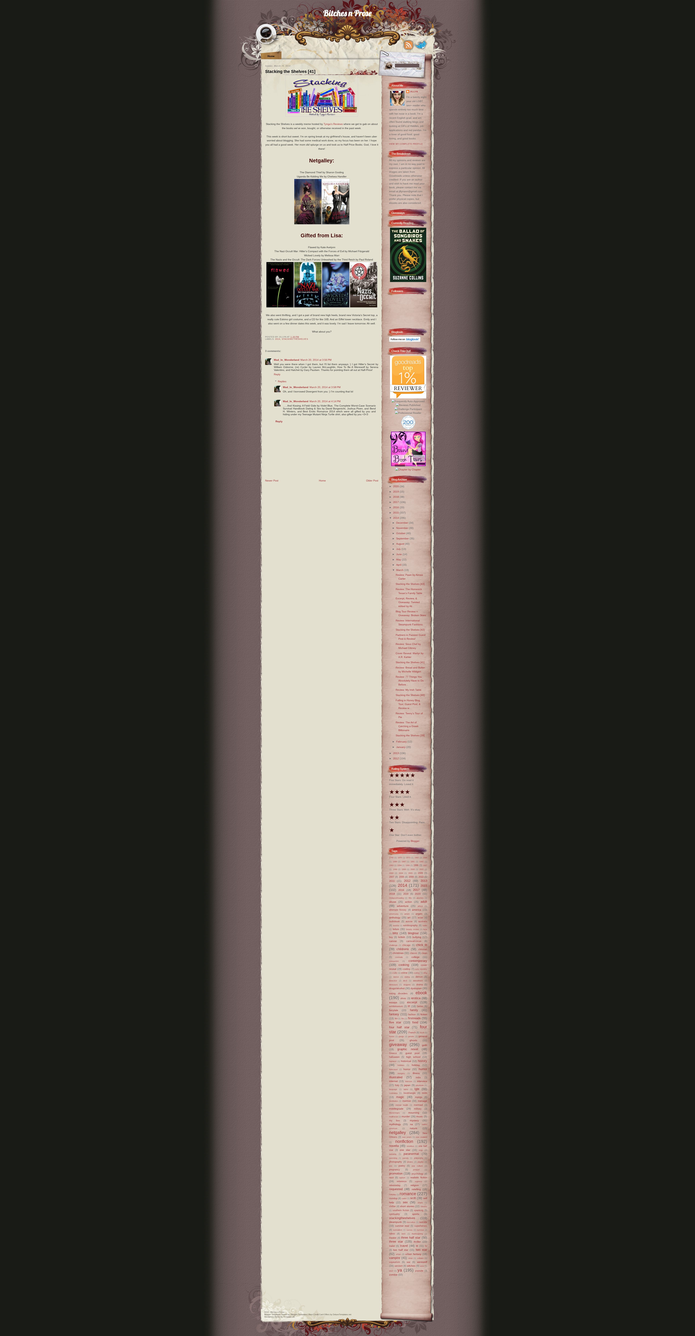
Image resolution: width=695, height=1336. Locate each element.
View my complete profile (406, 144)
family (414, 1010)
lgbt (416, 1089)
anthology (394, 917)
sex (405, 1202)
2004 (401, 873)
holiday (416, 1065)
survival (420, 1230)
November (402, 528)
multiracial (393, 1117)
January (401, 747)
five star (395, 1022)
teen (403, 1234)
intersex (408, 1081)
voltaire (420, 1258)
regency (418, 1181)
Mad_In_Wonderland (286, 359)
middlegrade (396, 1108)
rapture (402, 1178)
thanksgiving (417, 1234)
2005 (410, 873)
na (411, 1124)
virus (410, 1258)
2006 (420, 873)
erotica (415, 998)
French (412, 1032)
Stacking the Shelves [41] (290, 71)
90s (410, 898)
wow (422, 1266)
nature (413, 1128)
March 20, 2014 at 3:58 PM (325, 387)
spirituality (394, 1214)
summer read (402, 1226)
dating (407, 977)
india (418, 1077)
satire (404, 1198)
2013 (396, 753)
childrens (403, 949)
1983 (416, 858)
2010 (421, 877)
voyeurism (394, 1262)
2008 (401, 877)
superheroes (420, 1226)
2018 (396, 496)
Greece (393, 1053)
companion (394, 961)
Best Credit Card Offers (319, 1314)
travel (404, 1245)
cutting (417, 973)
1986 (395, 861)
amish (407, 914)
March (400, 570)
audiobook (394, 921)
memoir (406, 1100)
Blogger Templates (272, 1314)
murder (406, 1116)
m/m (424, 1092)
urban (398, 1254)
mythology (395, 1124)
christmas (398, 953)
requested (396, 1189)
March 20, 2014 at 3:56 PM (316, 359)
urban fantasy (413, 1254)
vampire (394, 1258)
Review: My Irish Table (408, 689)
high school (413, 1056)
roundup (393, 1198)
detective (393, 981)
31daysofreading (396, 898)
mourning (413, 1112)
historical (406, 1061)
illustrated (395, 1077)
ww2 (391, 1271)
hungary (401, 1073)
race (391, 1177)
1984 (425, 858)
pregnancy (394, 1169)
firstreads (414, 1018)
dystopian (416, 988)
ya (399, 1270)
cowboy (406, 969)
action (408, 901)
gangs (401, 1036)
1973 (408, 858)
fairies (420, 1006)
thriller (417, 1241)
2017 (396, 502)
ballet (425, 925)
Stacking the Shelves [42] (410, 629)
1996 (415, 865)
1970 (400, 858)
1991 (412, 861)
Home (271, 56)
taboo (392, 1233)
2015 (396, 512)
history (422, 1061)
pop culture (417, 1166)
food (415, 1022)
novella (394, 1146)
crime (404, 972)
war (408, 1262)
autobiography (410, 925)
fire (402, 1018)
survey (410, 1230)
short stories (407, 1206)
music (419, 1116)
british (401, 937)
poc (390, 1166)
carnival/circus (413, 941)
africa (420, 906)
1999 (404, 869)
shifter (392, 1206)
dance (396, 977)
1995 (407, 865)
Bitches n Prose (347, 13)
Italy (397, 1085)
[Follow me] (421, 45)
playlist (421, 1162)
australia (422, 921)
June (399, 554)
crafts (394, 973)
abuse (392, 901)
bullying (416, 937)
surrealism (397, 1230)
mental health (401, 1105)
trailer (392, 1246)
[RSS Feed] (408, 45)
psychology (418, 1173)
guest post (412, 1053)
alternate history (398, 909)
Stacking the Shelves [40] (410, 695)
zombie (393, 1274)
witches (411, 1265)
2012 (396, 758)
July (398, 549)
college (415, 957)
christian (422, 949)
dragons (407, 985)
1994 (399, 865)
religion (414, 1185)
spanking (418, 1210)
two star (421, 1249)
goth (424, 1045)
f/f (409, 1006)
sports (415, 1214)
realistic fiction (418, 1177)
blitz (395, 933)
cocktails (399, 957)
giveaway (398, 1044)
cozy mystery (421, 969)
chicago (406, 945)
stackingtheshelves (295, 339)
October (401, 533)
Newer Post (271, 480)
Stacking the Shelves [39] (410, 735)
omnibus (410, 1146)
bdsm (396, 929)
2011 (392, 881)
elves (403, 998)
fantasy (394, 1014)
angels (419, 913)
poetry (402, 1165)
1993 (391, 865)
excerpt (412, 1002)
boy (391, 937)
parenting (393, 1158)
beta (425, 929)
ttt (417, 1245)
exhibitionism (396, 1006)
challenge (393, 945)
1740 (391, 858)
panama (392, 1154)
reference (402, 1181)
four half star (399, 1027)
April (399, 564)
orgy (421, 1150)
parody (406, 1158)
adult (424, 901)
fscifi (422, 1033)
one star (405, 1149)
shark (420, 1203)
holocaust (393, 1069)
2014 (277, 339)
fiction (423, 1014)
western (399, 1266)
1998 (395, 869)
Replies (282, 381)
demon (419, 976)
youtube (419, 1270)
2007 (391, 877)
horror (406, 1069)
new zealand (421, 1137)
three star (396, 1241)
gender (411, 1036)
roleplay (392, 1194)
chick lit (421, 945)
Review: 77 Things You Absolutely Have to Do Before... (410, 680)
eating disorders (398, 993)
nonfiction (404, 1141)
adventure (402, 905)
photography (395, 1161)
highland (392, 1061)
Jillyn (414, 92)
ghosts (413, 1040)
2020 (396, 486)
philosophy (418, 1158)
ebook (421, 992)
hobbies (400, 1065)
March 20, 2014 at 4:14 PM (325, 401)
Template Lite (289, 1317)
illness (416, 1073)
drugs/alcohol (397, 988)
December (402, 522)
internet (393, 1081)
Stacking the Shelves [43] (410, 583)
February (401, 741)
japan (407, 1085)
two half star (400, 1249)
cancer (393, 941)
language (393, 1089)
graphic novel (407, 1049)
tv (426, 1246)
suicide (423, 1222)
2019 (396, 491)
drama (419, 984)
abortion (420, 898)
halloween (394, 1057)
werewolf (422, 1262)
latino (406, 1089)
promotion (396, 1173)
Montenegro (394, 1113)
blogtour (413, 933)
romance (408, 1193)
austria (396, 925)
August (400, 543)
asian (420, 917)
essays (393, 1002)
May (399, 559)
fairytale (393, 1010)
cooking (404, 965)
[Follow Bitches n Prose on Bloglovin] (404, 341)
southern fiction (401, 1210)
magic (400, 1097)
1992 (421, 861)
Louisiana (393, 1093)
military (418, 1108)
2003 (391, 873)
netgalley (397, 1132)
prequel (416, 1170)
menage (422, 1100)
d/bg (425, 973)
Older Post (372, 480)
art (408, 917)
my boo (394, 1120)
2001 (421, 869)
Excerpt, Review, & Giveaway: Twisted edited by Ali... (408, 602)
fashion (412, 1014)
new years (407, 1137)
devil (405, 981)
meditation (393, 1101)
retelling (416, 1189)
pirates (410, 1162)
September (403, 538)
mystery (414, 1120)
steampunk (395, 1222)
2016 (396, 507)
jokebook (420, 1085)
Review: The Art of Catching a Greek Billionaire (407, 726)
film (396, 1018)
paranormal (411, 1154)
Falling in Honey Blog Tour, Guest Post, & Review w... (408, 704)
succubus (411, 1222)
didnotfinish (418, 981)
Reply (277, 374)
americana (393, 914)
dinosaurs (393, 985)
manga (418, 1097)
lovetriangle (410, 1093)
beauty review (412, 929)
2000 (412, 869)
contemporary (417, 961)
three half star (410, 1237)
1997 (425, 865)
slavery (424, 1206)
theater (392, 1237)
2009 (411, 877)
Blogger (415, 841)
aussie (409, 921)
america (416, 909)
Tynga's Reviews (333, 124)
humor (423, 1069)
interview (422, 1081)
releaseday (395, 1185)
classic (413, 953)
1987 (404, 861)
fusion (391, 1036)
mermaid (418, 1105)
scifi (413, 1198)
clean (424, 953)
